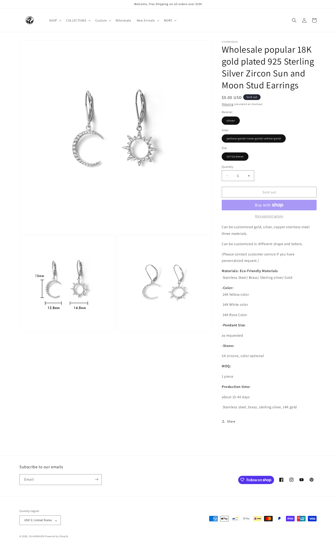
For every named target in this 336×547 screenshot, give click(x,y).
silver (233, 121)
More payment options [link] (269, 216)
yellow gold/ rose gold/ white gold (256, 139)
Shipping (227, 104)
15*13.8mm (237, 157)
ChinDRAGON (36, 536)
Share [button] (231, 421)
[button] (54, 20)
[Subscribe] (96, 479)
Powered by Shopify (56, 536)
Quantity (227, 167)
